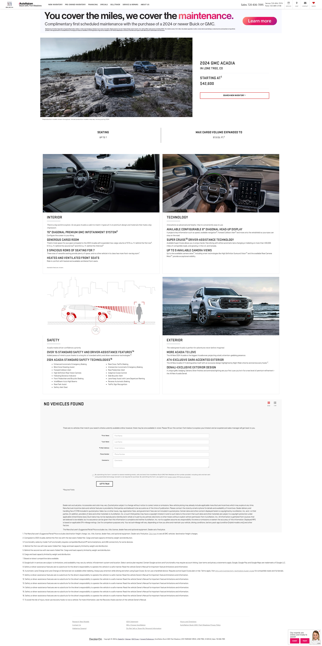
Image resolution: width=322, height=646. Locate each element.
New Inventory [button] (55, 4)
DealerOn (121, 639)
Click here (153, 534)
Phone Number (104, 454)
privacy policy (172, 477)
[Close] (319, 631)
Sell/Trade (115, 4)
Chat (294, 641)
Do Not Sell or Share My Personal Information (143, 628)
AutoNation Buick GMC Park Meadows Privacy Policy (200, 625)
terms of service (185, 477)
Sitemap (128, 639)
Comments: (105, 460)
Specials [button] (104, 4)
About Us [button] (145, 4)
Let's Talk (104, 484)
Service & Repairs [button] (130, 4)
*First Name (105, 436)
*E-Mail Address (104, 448)
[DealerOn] (95, 639)
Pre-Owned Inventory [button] (75, 4)
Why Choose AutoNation (136, 625)
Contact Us (76, 625)
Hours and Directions (188, 621)
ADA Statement (132, 621)
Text (305, 641)
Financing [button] (93, 4)
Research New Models (80, 621)
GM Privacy (135, 639)
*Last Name (105, 442)
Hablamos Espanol (79, 628)
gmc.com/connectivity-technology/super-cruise (234, 571)
